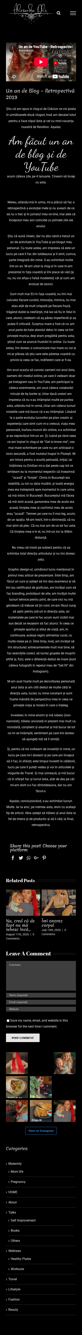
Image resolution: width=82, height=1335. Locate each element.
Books (15, 1230)
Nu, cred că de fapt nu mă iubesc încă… (20, 925)
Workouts (17, 1269)
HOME (12, 1192)
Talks (12, 1212)
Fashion (14, 1299)
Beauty (13, 1310)
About (12, 1202)
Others (15, 1241)
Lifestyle (14, 1289)
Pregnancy (18, 1182)
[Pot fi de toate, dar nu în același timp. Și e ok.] (41, 1063)
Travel (12, 1279)
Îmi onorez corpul (52, 923)
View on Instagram (41, 1130)
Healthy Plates (21, 1259)
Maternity (15, 1164)
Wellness (14, 1251)
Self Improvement (23, 1220)
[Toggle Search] (59, 13)
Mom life (17, 1172)
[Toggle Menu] (73, 13)
